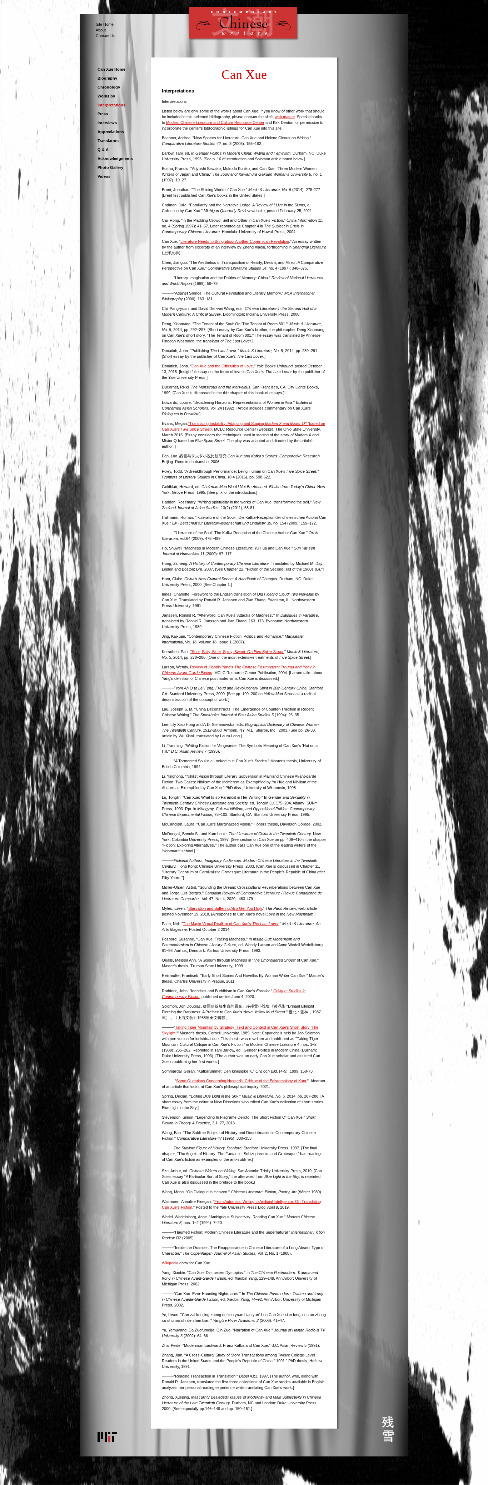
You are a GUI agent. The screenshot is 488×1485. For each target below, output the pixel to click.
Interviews (107, 123)
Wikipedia (170, 1263)
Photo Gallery (110, 167)
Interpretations (111, 105)
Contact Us (105, 36)
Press (103, 114)
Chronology (109, 87)
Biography (107, 78)
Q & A (103, 149)
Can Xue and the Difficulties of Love (222, 366)
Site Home (105, 24)
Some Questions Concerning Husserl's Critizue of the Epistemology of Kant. (241, 1081)
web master (285, 117)
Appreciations (111, 132)
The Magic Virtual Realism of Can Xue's (231, 924)
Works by (106, 96)
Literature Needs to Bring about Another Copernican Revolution (234, 241)
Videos (104, 176)
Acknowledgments (115, 158)
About (101, 30)
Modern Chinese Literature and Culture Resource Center (215, 122)
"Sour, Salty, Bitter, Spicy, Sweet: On (237, 651)
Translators (108, 141)
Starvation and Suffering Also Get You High (225, 908)
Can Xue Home (111, 69)
